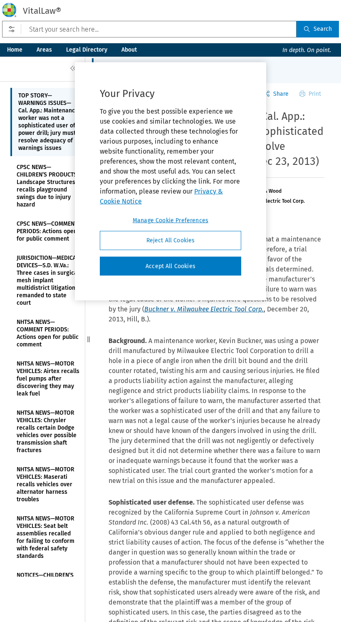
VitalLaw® (42, 10)
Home (14, 49)
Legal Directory (86, 49)
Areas (44, 49)
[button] (88, 339)
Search (323, 28)
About (129, 49)
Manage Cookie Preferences (170, 220)
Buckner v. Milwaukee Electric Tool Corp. (204, 309)
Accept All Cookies (170, 265)
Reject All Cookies (170, 240)
